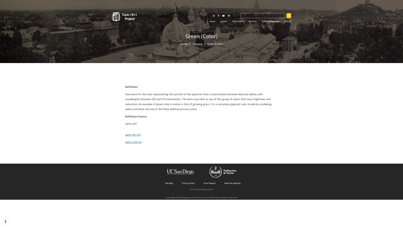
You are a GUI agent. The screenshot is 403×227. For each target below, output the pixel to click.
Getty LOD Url (133, 142)
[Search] (288, 15)
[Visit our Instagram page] (213, 15)
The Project (238, 21)
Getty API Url (133, 135)
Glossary (252, 21)
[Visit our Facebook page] (218, 15)
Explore (223, 21)
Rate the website (232, 183)
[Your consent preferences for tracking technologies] (6, 221)
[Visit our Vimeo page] (230, 15)
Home (212, 21)
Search (237, 15)
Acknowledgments (270, 21)
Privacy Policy (188, 183)
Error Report (210, 183)
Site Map (169, 183)
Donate (287, 21)
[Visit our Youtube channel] (223, 15)
